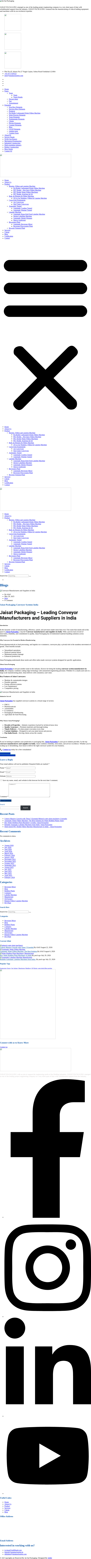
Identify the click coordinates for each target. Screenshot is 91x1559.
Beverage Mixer (10, 887)
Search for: (4, 576)
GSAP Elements (14, 129)
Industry (16, 968)
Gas (12, 968)
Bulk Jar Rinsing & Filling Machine (21, 196)
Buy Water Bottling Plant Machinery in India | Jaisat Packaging (26, 823)
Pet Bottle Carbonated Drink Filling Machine (24, 113)
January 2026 (9, 857)
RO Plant (7, 903)
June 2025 (8, 871)
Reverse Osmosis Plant (17, 228)
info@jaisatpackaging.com (13, 76)
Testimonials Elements (17, 119)
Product (7, 184)
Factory (9, 968)
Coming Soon (14, 133)
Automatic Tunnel (15, 206)
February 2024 (9, 877)
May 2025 (8, 873)
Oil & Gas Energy (10, 139)
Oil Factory (8, 899)
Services (7, 230)
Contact (7, 238)
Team (11, 93)
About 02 (7, 135)
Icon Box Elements (15, 107)
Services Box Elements (17, 109)
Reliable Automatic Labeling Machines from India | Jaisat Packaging (28, 825)
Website (3, 776)
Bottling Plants (9, 891)
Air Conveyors (18, 202)
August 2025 (9, 867)
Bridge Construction (11, 147)
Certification (8, 236)
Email (2, 772)
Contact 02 (8, 151)
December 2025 (10, 859)
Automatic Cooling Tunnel (22, 208)
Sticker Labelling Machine (22, 216)
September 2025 (10, 865)
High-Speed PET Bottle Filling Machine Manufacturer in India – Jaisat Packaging (33, 827)
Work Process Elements (17, 115)
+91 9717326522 (10, 74)
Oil (32, 968)
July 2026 (7, 847)
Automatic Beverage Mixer (22, 224)
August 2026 (9, 845)
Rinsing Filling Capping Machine (16, 901)
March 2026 (8, 853)
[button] (45, 332)
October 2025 (9, 863)
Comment (4, 796)
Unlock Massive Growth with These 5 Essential (17, 947)
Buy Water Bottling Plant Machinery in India (16, 955)
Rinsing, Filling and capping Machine (22, 186)
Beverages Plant (14, 222)
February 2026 (9, 855)
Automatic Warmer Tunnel (22, 210)
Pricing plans (13, 99)
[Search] (30, 576)
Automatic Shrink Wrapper (22, 218)
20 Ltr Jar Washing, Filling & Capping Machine (30, 198)
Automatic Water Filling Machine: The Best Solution (18, 951)
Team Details (18, 97)
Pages (6, 91)
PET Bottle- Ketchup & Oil (23, 194)
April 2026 (8, 851)
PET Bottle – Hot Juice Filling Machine (27, 190)
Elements (7, 105)
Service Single (9, 137)
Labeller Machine (15, 212)
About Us (7, 182)
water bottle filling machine (45, 968)
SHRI (50, 1558)
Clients (11, 121)
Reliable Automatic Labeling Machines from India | (18, 959)
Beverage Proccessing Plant (23, 226)
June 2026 (8, 849)
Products (12, 111)
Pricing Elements (15, 123)
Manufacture (8, 897)
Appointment (13, 103)
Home (6, 89)
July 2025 (7, 869)
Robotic (36, 968)
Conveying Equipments (17, 200)
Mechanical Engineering (13, 141)
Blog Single (8, 149)
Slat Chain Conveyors (21, 204)
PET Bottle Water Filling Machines (25, 192)
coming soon (13, 131)
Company (7, 893)
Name (3, 768)
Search (2, 804)
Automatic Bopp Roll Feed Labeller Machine (29, 214)
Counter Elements (15, 125)
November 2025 (10, 861)
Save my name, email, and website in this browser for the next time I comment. (30, 780)
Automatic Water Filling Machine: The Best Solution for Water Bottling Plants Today (34, 821)
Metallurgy (28, 968)
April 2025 (8, 875)
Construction (3, 968)
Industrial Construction (12, 143)
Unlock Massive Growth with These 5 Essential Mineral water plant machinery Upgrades (35, 819)
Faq (10, 101)
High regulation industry (13, 145)
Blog (10, 127)
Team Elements (14, 117)
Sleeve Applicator (19, 220)
